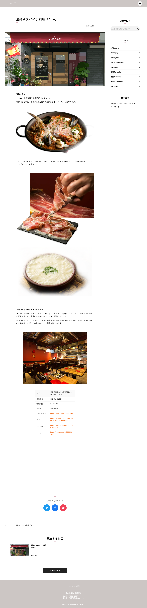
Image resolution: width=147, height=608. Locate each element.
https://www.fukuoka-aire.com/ (61, 413)
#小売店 (119, 104)
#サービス (132, 104)
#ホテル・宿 (115, 107)
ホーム (7, 525)
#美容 (125, 104)
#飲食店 (113, 104)
